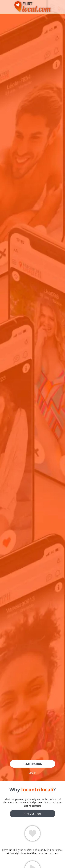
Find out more (33, 813)
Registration (32, 764)
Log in (32, 772)
